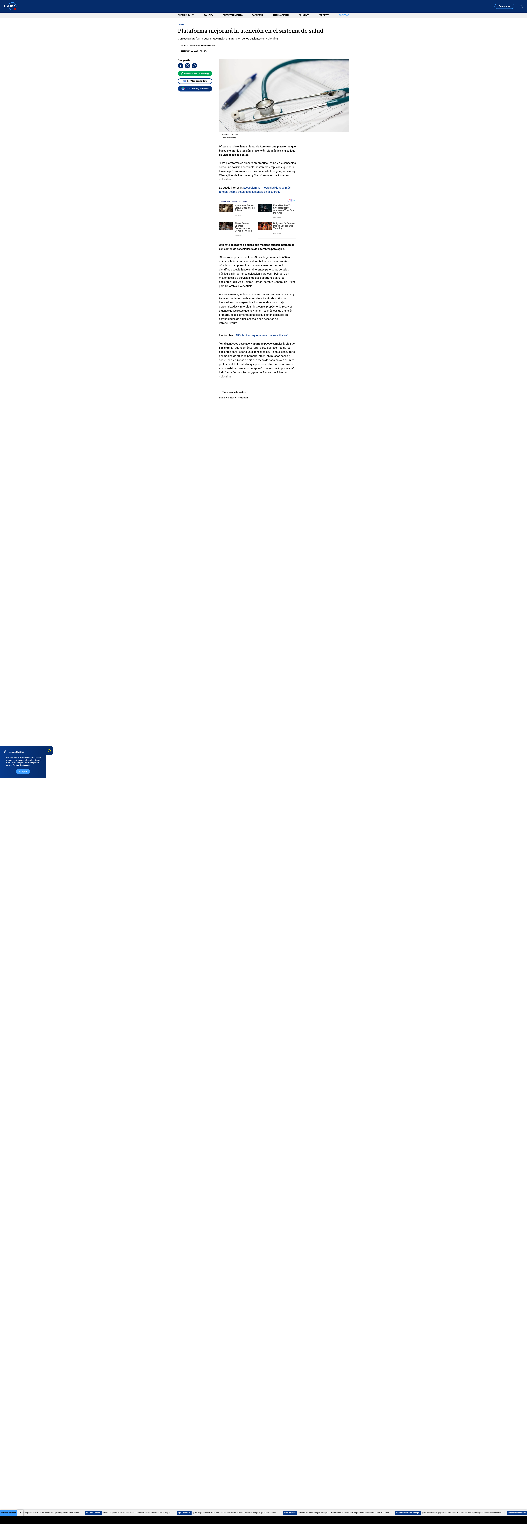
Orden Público (186, 15)
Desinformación (456, 1513)
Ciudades (304, 15)
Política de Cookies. (21, 765)
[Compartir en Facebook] (180, 65)
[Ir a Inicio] (10, 6)
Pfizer (231, 397)
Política (209, 15)
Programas (504, 6)
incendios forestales (252, 1513)
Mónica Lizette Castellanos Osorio (198, 45)
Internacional (281, 15)
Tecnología (242, 397)
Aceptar (23, 771)
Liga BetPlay (24, 1513)
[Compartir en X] (187, 65)
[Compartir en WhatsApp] (194, 65)
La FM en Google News (197, 81)
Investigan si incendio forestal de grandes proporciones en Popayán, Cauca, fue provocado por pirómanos (309, 1513)
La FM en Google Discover (197, 89)
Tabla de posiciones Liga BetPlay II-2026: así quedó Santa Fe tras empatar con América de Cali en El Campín (78, 1513)
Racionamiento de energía (142, 1513)
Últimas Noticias (8, 1513)
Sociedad (344, 15)
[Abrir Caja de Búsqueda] (521, 6)
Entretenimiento (233, 15)
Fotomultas (366, 1513)
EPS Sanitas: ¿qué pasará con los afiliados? (262, 335)
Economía (257, 15)
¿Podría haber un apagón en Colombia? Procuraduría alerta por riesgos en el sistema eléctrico (196, 1513)
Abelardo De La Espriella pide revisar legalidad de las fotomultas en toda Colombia (408, 1513)
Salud (222, 397)
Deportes (324, 15)
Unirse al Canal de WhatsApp (196, 73)
